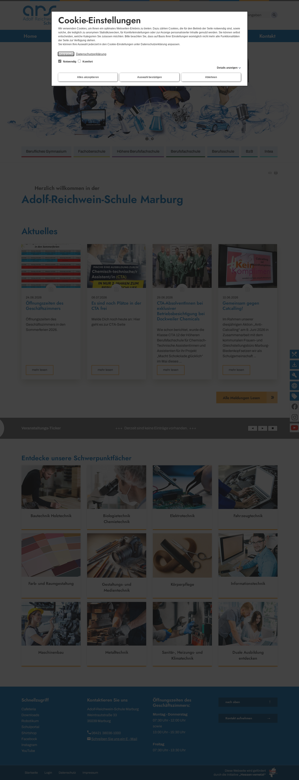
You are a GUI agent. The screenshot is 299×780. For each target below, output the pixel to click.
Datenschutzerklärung (91, 54)
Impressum (66, 54)
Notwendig (69, 61)
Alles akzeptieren (88, 77)
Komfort (87, 61)
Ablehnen (211, 77)
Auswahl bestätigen (149, 77)
